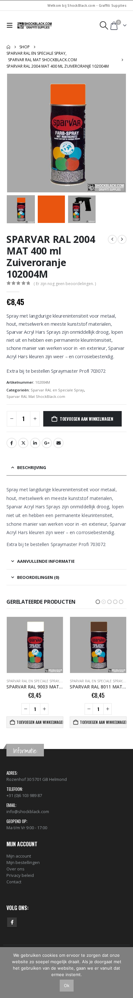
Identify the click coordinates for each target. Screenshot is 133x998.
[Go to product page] (35, 645)
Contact (13, 882)
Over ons (15, 869)
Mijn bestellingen (23, 862)
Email (58, 443)
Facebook (11, 443)
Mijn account (18, 856)
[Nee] (125, 972)
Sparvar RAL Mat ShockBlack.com (35, 396)
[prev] (112, 239)
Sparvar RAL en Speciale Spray (57, 390)
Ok (66, 985)
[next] (122, 239)
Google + (47, 443)
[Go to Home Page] (8, 47)
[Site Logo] (35, 25)
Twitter (23, 443)
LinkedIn (35, 443)
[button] (11, 25)
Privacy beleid (20, 875)
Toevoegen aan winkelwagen (86, 419)
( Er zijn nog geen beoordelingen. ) (65, 283)
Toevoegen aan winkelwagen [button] (39, 722)
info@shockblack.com (27, 811)
